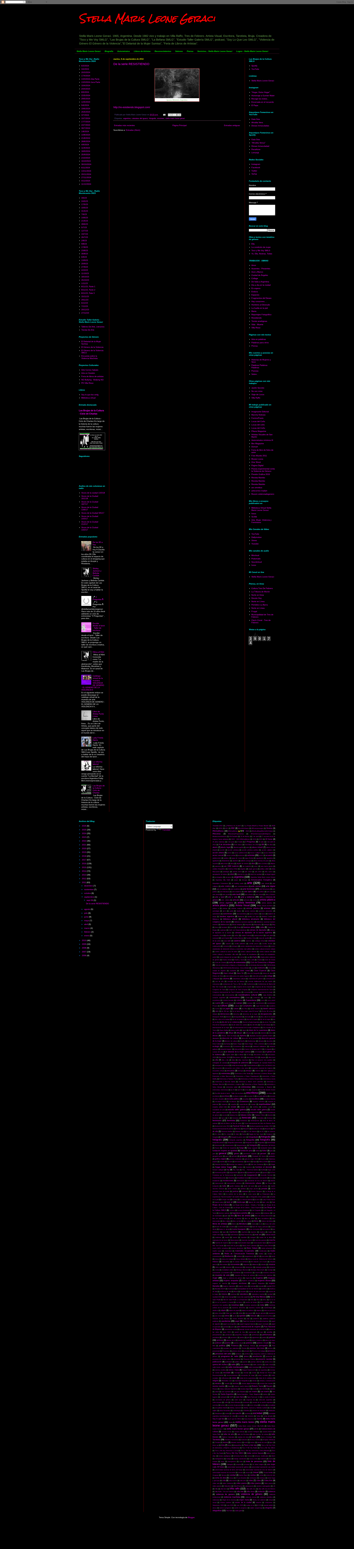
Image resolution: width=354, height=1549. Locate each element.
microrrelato (235, 1264)
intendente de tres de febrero (258, 1180)
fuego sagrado (252, 1148)
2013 (84, 875)
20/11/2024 (86, 174)
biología (266, 924)
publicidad (228, 1362)
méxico (215, 1262)
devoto (256, 1017)
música (224, 1294)
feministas (243, 1120)
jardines (243, 1188)
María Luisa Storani (266, 1245)
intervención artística (234, 1183)
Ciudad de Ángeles (259, 275)
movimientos (248, 1272)
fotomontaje (271, 1142)
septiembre (89, 897)
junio (86, 917)
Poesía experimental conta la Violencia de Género (263, 470)
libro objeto (226, 1221)
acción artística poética (250, 850)
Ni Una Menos (259, 1297)
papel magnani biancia (247, 1324)
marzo (87, 928)
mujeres (259, 1278)
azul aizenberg (242, 914)
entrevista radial (231, 1087)
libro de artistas (235, 1218)
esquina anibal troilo (220, 1107)
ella (216, 1060)
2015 (84, 867)
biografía (248, 924)
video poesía (217, 1486)
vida (224, 1480)
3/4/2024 (85, 69)
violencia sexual (250, 1497)
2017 (84, 860)
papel (237, 1321)
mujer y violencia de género (232, 1278)
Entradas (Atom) (133, 130)
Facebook (255, 167)
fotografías (261, 1142)
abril (86, 924)
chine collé (250, 960)
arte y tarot (219, 897)
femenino (235, 1118)
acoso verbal (231, 855)
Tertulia (217, 1442)
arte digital (270, 886)
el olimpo (240, 1054)
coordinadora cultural (247, 995)
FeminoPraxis (257, 418)
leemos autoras (224, 1213)
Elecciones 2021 (238, 1057)
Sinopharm (218, 1413)
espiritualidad (265, 1104)
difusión (248, 1033)
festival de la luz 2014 (222, 1126)
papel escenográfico (230, 1324)
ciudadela (233, 970)
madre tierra (217, 1234)
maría (233, 1243)
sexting (262, 1405)
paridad (225, 1327)
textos (252, 1442)
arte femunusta (265, 889)
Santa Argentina (227, 1394)
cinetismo (261, 968)
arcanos (228, 877)
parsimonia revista (231, 1329)
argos (236, 880)
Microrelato (223, 1264)
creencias (256, 997)
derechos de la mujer (250, 1014)
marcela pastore (260, 1240)
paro (232, 1327)
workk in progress (240, 1508)
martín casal (217, 1251)
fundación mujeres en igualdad (225, 1151)
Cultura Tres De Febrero (262, 588)
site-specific (237, 1413)
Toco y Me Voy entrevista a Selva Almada (255, 1450)
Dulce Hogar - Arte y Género (254, 1044)
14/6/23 (84, 217)
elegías (263, 1057)
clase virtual (228, 973)
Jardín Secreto (257, 388)
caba (262, 927)
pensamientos (217, 1335)
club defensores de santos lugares (237, 976)
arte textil (236, 894)
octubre (87, 893)
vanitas (253, 1475)
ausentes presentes (265, 911)
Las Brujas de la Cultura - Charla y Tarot (246, 1205)
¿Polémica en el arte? (233, 825)
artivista (267, 908)
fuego (241, 1148)
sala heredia (263, 1389)
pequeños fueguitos (242, 1335)
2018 (84, 856)
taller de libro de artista (260, 1434)
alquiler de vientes (243, 863)
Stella (230, 1422)
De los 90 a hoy (267, 1011)
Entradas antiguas (232, 125)
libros (256, 1221)
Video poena (268, 1483)
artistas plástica (253, 908)
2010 (84, 940)
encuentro (218, 1068)
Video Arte (268, 1480)
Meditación (229, 1256)
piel (248, 1337)
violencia (271, 1492)
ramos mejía (234, 1370)
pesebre (225, 1337)
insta (271, 1178)
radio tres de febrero (268, 1367)
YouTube (255, 69)
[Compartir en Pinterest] (179, 114)
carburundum (258, 935)
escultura (255, 1099)
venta (261, 1475)
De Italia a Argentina (260, 282)
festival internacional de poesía (223, 1129)
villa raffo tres (251, 1489)
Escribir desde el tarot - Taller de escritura (99, 626)
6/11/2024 (85, 168)
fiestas (238, 1129)
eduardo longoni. (226, 1049)
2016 (84, 863)
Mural (236, 1291)
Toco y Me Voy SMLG (260, 250)
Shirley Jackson (235, 1408)
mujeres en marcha (220, 1283)
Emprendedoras (252, 1065)
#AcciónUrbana (243, 828)
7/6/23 (84, 214)
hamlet (222, 1161)
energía (240, 1071)
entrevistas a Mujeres (264, 1087)
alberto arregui (246, 861)
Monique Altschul (242, 1270)
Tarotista (216, 1439)
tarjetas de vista (243, 1437)
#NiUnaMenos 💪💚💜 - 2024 (238, 831)
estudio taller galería (259, 1110)
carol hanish (225, 938)
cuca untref (271, 1000)
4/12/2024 (85, 181)
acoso (229, 853)
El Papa (254, 105)
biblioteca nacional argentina (244, 922)
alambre (235, 861)
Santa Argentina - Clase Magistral (248, 1394)
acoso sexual (218, 855)
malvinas (218, 1237)
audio (231, 911)
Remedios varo (227, 1381)
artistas (224, 908)
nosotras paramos (250, 1305)
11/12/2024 (86, 184)
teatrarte (244, 1439)
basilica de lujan (253, 916)
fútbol (264, 1151)
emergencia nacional (222, 1065)
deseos (228, 1017)
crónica (239, 1000)
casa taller (227, 941)
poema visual (238, 1343)
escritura (225, 1096)
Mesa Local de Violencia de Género (260, 1259)
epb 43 (239, 1090)
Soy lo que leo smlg (89, 394)
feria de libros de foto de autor (231, 1123)
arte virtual (265, 883)
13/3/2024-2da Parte (90, 79)
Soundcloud (256, 562)
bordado (224, 927)
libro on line (237, 1221)
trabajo (228, 1459)
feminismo (217, 1120)
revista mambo (219, 1386)
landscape (241, 1202)
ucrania (246, 1464)
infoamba (231, 1178)
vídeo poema (255, 1483)
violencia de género (251, 1494)
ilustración (240, 1175)
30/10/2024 (86, 164)
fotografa (152, 118)
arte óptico (248, 892)
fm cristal (227, 1134)
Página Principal (179, 125)
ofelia (240, 1313)
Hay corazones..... (259, 301)
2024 (84, 833)
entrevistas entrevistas (220, 1090)
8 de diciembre (225, 845)
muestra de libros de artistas (245, 1275)
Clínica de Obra (218, 976)
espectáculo (244, 1104)
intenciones (240, 1180)
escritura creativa (238, 1096)
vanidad (232, 1475)
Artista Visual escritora (265, 905)
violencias (216, 1500)
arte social (225, 894)
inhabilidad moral (242, 1178)
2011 (84, 882)
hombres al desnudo (263, 1167)
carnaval (215, 938)
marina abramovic (237, 1248)
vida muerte (233, 1480)
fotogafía (224, 1137)
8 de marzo (238, 844)
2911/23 (84, 300)
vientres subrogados (263, 1486)
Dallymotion (256, 537)
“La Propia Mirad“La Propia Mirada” (256, 825)
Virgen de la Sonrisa (229, 1500)
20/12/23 (85, 309)
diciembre (88, 886)
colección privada (258, 976)
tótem (273, 1456)
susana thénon (268, 1431)
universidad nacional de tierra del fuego (228, 1470)
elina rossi (271, 1057)
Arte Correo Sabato (89, 370)
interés (273, 1180)
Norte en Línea (258, 601)
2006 (84, 955)
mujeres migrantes (229, 1286)
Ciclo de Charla (270, 960)
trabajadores (219, 1459)
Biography (257, 924)
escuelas (246, 1099)
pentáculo (228, 1335)
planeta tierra (230, 1340)
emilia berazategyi (238, 1065)
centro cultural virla (266, 951)
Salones (179, 51)
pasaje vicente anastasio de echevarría (253, 1329)
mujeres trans (243, 1286)
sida (271, 1408)
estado (233, 1107)
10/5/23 (84, 208)
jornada (264, 1189)
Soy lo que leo (218, 1419)
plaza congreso (257, 1340)
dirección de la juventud (250, 1038)
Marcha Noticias (258, 415)
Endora (254, 291)
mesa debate (240, 1259)
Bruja (238, 927)
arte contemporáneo (241, 886)
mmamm (272, 1267)
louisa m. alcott (224, 1229)
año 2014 (248, 871)
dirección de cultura (230, 1038)
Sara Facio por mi (253, 1397)
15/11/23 (85, 296)
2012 (84, 878)
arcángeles (218, 877)
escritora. (269, 1093)
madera (262, 1232)
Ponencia (235, 1346)
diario (244, 1030)
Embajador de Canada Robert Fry (263, 1063)
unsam (240, 1472)
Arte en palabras (258, 339)
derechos (236, 1014)
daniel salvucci (269, 1009)
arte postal (216, 894)
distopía (261, 1041)
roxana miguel (245, 1389)
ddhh (217, 1011)
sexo (245, 1405)
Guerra (263, 1159)
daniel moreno (255, 1008)
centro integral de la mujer (228, 957)
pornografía (263, 1346)
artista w (216, 908)
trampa (215, 1461)
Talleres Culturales (228, 1437)
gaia (271, 1150)
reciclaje (237, 1373)
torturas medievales (261, 1456)
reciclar (246, 1373)
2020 (84, 848)
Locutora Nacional (243, 1226)
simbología (236, 1410)
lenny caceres (255, 1213)
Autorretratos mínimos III (262, 440)
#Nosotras (217, 834)
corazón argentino (219, 997)
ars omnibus (256, 487)
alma (232, 863)
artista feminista (246, 902)
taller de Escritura (243, 1434)
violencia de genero (225, 1494)
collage (270, 976)
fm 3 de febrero (251, 1131)
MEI (257, 1256)
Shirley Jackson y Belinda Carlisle (255, 1408)
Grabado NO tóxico (259, 1156)
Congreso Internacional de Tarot (262, 989)
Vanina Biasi (243, 1475)
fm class (218, 1134)
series (223, 1405)
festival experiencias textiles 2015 (261, 1126)
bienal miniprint (237, 924)
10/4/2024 (85, 85)
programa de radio (229, 1356)
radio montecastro (236, 1367)
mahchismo (234, 1234)
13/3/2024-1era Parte (90, 82)
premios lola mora (257, 1348)
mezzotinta (225, 1262)
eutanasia (244, 1112)
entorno (258, 1071)
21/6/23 (84, 221)
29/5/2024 (85, 98)
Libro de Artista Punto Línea (98, 713)
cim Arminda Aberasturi (256, 965)
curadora (272, 1006)
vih (274, 1486)
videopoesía (249, 1486)
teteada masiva (236, 1442)
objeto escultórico (248, 1310)
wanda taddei (268, 1505)
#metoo (269, 828)
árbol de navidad (256, 874)
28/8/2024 (85, 141)
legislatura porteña (239, 1213)
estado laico (244, 1107)
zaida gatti (238, 1510)
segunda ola (250, 1400)
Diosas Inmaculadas (260, 126)
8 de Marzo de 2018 (251, 844)
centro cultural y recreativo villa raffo (225, 954)
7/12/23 (84, 306)
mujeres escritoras (239, 1283)
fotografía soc (250, 1142)
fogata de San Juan (256, 1134)
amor (256, 866)
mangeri (253, 1237)
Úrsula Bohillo (268, 1472)
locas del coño (270, 1224)
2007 (84, 952)
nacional (233, 1294)
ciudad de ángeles (219, 970)
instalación (216, 1180)
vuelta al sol (250, 1505)
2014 (84, 871)
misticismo (249, 1267)
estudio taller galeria (237, 1109)
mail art (258, 1235)
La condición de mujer (261, 247)
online (226, 1316)
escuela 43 (250, 1096)
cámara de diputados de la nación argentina (253, 933)
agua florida (249, 858)
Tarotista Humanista (231, 1439)
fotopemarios (229, 1145)
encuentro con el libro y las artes (236, 1068)
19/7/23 (84, 234)
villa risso (250, 1492)
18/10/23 (85, 277)
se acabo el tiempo (268, 1397)
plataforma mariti (243, 1340)
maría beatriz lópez (259, 1243)
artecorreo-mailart (259, 491)
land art (230, 1202)
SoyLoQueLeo (249, 1419)
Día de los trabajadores (220, 1025)
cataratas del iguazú (140, 118)
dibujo (231, 1033)
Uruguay (215, 1475)
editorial (247, 1046)
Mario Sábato (252, 1248)
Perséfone (255, 149)
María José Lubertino (249, 1245)
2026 (84, 826)
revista (235, 1383)
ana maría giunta (267, 866)
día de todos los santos (239, 1025)
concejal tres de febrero (235, 981)
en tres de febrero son (267, 1065)
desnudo (248, 1017)
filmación (246, 1129)
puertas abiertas (256, 1362)
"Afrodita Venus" (258, 143)
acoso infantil (268, 853)
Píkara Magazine (258, 431)
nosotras (235, 1305)
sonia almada (268, 1416)
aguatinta (270, 858)
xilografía (268, 1508)
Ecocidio (270, 1044)
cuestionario (260, 1003)
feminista (231, 1120)
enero (87, 935)
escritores (216, 1096)
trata (241, 1461)
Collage (254, 278)
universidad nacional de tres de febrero (259, 1470)
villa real (240, 1492)
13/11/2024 (86, 171)
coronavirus (234, 997)
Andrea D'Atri (232, 869)
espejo (253, 1104)
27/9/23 (84, 267)
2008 (84, 948)
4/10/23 (84, 270)
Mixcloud (255, 555)
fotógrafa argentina (235, 1140)
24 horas (268, 839)
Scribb (254, 517)
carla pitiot (269, 935)
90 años (270, 844)
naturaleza (244, 1294)
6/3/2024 (85, 66)
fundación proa (246, 1151)
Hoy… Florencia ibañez (250, 1170)
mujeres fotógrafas (258, 1283)
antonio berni (237, 871)
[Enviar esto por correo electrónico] (169, 114)
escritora (252, 1092)
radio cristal (269, 1364)
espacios (225, 1104)
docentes (270, 1041)
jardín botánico (235, 1186)
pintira (264, 1337)
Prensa (190, 51)
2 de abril (256, 836)
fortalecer (269, 1134)
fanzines (215, 1118)
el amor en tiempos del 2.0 (253, 1049)
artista (255, 900)
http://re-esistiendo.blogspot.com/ (131, 107)
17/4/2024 (85, 76)
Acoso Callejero (255, 853)
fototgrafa (253, 1145)
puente (245, 1362)
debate (215, 1014)
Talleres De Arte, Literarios (92, 327)
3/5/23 (84, 198)
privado (246, 1351)
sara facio (240, 1397)
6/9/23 (84, 257)
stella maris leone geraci (175, 118)
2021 (84, 845)
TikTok (254, 174)
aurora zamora (250, 911)
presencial (216, 1351)
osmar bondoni (238, 1318)
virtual (271, 1500)
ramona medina (220, 1370)
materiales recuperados (244, 1251)
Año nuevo (268, 871)
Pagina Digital (257, 465)
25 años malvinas (219, 842)
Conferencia (251, 984)
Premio (244, 1348)
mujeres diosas (264, 1280)
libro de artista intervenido (264, 1216)
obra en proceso (269, 1310)
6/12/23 (84, 303)
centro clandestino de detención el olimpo (254, 946)
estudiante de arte (219, 1109)
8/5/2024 (85, 92)
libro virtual (247, 1221)
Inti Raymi (268, 1183)
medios (261, 1253)
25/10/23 (85, 280)
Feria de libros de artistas (92, 376)
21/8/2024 (85, 138)
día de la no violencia (230, 1022)
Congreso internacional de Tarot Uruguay (227, 992)
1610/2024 (86, 161)
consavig (247, 992)
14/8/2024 (85, 135)
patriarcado (252, 1332)
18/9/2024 (85, 151)
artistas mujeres (237, 908)
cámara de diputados (257, 930)
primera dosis (236, 1351)
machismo (233, 1232)
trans (222, 1461)
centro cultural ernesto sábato (265, 949)
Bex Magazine (257, 443)
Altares (272, 863)
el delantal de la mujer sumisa (238, 1052)
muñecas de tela (225, 1291)
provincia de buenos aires (222, 1359)
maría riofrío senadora (220, 1248)
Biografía (109, 51)
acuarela (269, 855)
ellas (233, 1060)
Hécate (229, 1161)
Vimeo (254, 540)
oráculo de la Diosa (266, 1316)
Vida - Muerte (257, 324)
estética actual (267, 1107)
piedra (242, 1337)
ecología (216, 1046)
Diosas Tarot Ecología (229, 1035)
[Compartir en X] (174, 114)
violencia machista (232, 1497)
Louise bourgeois (239, 1229)
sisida (227, 1413)
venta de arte (270, 1475)
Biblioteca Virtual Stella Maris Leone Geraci (261, 509)
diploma (243, 1036)
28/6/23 (84, 224)
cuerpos (250, 1003)
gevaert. (263, 1154)
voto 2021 (239, 1505)
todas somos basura (255, 1453)
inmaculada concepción (259, 1178)
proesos (238, 1354)
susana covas (226, 1431)
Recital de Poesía (266, 1373)
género (236, 1154)
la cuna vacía (251, 1194)
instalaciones (228, 1181)
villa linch (224, 1489)
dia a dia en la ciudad (268, 1017)
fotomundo (218, 1145)
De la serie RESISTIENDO (131, 64)
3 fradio (239, 842)
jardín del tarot (249, 1186)
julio (86, 913)
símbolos (246, 1410)
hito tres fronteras (257, 1164)
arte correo (256, 886)
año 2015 (258, 871)
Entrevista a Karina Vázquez (250, 1079)
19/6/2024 (85, 108)
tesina (225, 1442)
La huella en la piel (259, 308)
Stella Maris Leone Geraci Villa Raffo (251, 1426)
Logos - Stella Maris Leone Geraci (252, 51)
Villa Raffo (255, 398)
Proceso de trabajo (258, 1351)
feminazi (270, 1118)
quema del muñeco (220, 1365)
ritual (229, 1386)
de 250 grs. (225, 1011)
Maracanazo (235, 1240)
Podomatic (256, 559)
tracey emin (253, 1459)
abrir (247, 847)
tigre (271, 1442)
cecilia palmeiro (240, 943)
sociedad (257, 1413)
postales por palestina (231, 1348)
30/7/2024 (85, 128)
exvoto (224, 1115)
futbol (257, 1150)
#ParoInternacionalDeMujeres (261, 834)
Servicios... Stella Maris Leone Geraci (214, 51)
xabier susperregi (256, 1508)
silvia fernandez (225, 1410)
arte (249, 883)
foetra (244, 1134)
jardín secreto (262, 1186)
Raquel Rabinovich (248, 1370)
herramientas (239, 1161)
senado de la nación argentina (262, 1402)
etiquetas (235, 1112)
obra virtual (219, 1313)
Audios (239, 911)
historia (272, 1161)
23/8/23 (84, 250)
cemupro (235, 946)
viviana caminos (225, 1502)
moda (217, 1270)
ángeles (243, 869)
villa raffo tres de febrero (266, 1489)
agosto (87, 909)
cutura (235, 1009)
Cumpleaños (247, 1006)
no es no (272, 1299)
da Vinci (244, 1008)
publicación (217, 1362)
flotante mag (239, 1131)
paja (248, 1318)
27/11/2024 (86, 177)
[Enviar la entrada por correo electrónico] (164, 115)
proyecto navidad (265, 1359)
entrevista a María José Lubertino (251, 1081)
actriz (261, 855)
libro (232, 1216)
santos (265, 1394)
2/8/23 (84, 240)
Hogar (273, 1164)
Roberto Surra (257, 1386)
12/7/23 (84, 231)
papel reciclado (263, 1324)
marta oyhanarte (267, 1248)
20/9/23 (84, 263)
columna (225, 979)
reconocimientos (232, 1375)
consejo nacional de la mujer (263, 992)
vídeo (258, 1480)
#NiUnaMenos (218, 831)
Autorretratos (123, 51)
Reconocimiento (218, 1375)
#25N (220, 828)
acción (222, 850)
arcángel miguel (270, 874)
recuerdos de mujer (248, 1375)
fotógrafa (217, 1139)
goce (227, 1156)
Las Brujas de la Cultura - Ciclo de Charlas (99, 789)
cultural (236, 1006)
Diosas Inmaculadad (260, 146)
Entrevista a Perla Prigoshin (254, 1084)
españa (233, 1104)
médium (239, 1256)
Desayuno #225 (218, 1017)
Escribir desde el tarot (267, 1090)
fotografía (265, 1139)
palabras (256, 1318)
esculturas (232, 1101)
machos (253, 1232)
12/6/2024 (85, 102)
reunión (227, 1383)
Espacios (255, 295)
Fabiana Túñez (260, 1115)
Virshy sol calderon (259, 1500)
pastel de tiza (240, 1332)
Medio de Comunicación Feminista (239, 1254)
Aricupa (244, 880)
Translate (166, 830)
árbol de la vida (242, 874)
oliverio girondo (261, 1313)
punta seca (269, 1362)
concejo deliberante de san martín (260, 981)
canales (228, 935)
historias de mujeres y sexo (238, 1164)
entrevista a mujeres (234, 1084)
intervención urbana (253, 1183)
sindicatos (271, 1410)
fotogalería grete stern (238, 1137)
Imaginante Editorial (260, 411)
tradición (263, 1459)
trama (271, 1459)
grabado (243, 1156)
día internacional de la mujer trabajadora (246, 1027)
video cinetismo (228, 1483)
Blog (273, 924)
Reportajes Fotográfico (261, 314)
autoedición (216, 914)
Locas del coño (258, 425)
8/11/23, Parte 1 (88, 286)
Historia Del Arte (220, 1164)
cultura (223, 1005)
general (222, 1153)
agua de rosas (237, 858)
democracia (225, 1014)
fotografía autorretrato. (235, 1142)
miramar (272, 1264)
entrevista (225, 1073)
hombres (249, 1167)
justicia (235, 1191)
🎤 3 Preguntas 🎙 (98, 598)
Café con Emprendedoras (237, 930)
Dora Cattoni (217, 1044)
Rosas (215, 1389)
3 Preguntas (250, 842)
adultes (226, 858)
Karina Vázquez (256, 1191)
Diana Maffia (224, 1030)
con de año (219, 981)
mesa (217, 1259)
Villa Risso (255, 328)
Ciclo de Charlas (220, 962)
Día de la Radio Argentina (251, 1022)
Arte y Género (270, 894)
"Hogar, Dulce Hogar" (260, 92)
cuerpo (239, 1003)
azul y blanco (254, 914)
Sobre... (254, 374)
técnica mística (255, 1439)
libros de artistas (220, 1224)
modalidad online (227, 1270)
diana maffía (235, 1030)
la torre (257, 1199)
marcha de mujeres (221, 1243)
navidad (270, 1294)
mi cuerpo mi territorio (240, 1262)
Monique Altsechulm (257, 1270)
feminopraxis (255, 1120)
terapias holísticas (269, 1439)
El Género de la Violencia (92, 347)
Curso (217, 1008)
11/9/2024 (85, 148)
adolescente (217, 858)
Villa (216, 1489)
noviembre (89, 889)
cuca (262, 1000)
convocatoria (217, 995)
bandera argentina (227, 916)
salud (217, 1391)
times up (215, 1445)
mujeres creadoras (248, 1280)
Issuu (253, 513)
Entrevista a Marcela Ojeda (225, 1081)
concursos (216, 984)
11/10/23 (85, 273)
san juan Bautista (240, 1391)
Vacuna (223, 1475)
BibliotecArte (225, 924)
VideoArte (227, 1486)
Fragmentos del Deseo (261, 298)
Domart (254, 447)
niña (252, 1299)
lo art (260, 1224)
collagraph (216, 978)
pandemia (226, 1321)
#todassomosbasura (219, 836)
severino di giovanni (234, 1405)
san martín (265, 1392)
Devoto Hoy (256, 598)
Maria (253, 311)
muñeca (264, 1289)
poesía (249, 1343)
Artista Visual (242, 905)
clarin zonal (245, 971)
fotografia (250, 1140)
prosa (246, 1356)
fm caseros (271, 1131)
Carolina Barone (237, 938)
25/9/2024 (85, 154)
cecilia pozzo (253, 943)
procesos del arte (223, 1354)
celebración (216, 946)
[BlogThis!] (172, 114)
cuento (218, 1003)
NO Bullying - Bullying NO (92, 380)
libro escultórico (263, 1218)
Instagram (255, 164)
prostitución (257, 1356)
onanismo (272, 1313)
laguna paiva (219, 1202)
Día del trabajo (265, 1025)
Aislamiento (226, 861)
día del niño (254, 1025)
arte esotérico (235, 889)
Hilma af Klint (98, 652)
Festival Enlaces (239, 1126)
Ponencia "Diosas (249, 1345)
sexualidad (271, 1405)
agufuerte (216, 861)
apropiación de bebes (220, 874)
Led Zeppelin (256, 1210)
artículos (247, 900)
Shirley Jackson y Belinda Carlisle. (97, 571)
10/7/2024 (85, 118)
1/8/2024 (85, 131)
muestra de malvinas (265, 1275)
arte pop (270, 891)
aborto (215, 847)
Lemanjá (255, 152)
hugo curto (271, 1170)
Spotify (254, 66)
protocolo (269, 1356)
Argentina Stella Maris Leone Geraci (263, 877)
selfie (226, 1402)
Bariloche (241, 916)
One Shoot (256, 462)
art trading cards (238, 883)
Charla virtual (226, 960)
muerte (257, 1272)
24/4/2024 (85, 89)
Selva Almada (235, 1402)
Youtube (255, 544)
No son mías (256, 391)
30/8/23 (84, 254)
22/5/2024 (85, 95)
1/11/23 (84, 283)
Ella (253, 244)
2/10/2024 (85, 158)
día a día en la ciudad (222, 1019)
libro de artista (243, 1215)
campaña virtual (218, 935)
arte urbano (249, 894)
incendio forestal (266, 1175)
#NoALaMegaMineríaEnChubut (262, 831)
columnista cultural (239, 978)
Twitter (254, 171)
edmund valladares (259, 1046)
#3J (226, 828)
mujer (215, 1278)
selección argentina (265, 1400)
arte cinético (226, 886)
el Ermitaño (258, 1052)
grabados (272, 1156)
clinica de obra (268, 973)
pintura (272, 1337)
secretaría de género (223, 1400)
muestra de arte (222, 1275)
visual (214, 1502)
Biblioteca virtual (88, 398)
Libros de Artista (267, 1221)
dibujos (239, 1033)
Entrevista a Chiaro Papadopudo (247, 1076)
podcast (218, 1343)
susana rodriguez (253, 1431)
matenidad (228, 1251)
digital (256, 1033)
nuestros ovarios (255, 1307)
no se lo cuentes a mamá (224, 1302)
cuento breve (228, 1003)
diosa (271, 1033)
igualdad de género (253, 1172)
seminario (246, 1402)
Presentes (225, 1351)
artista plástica (267, 899)
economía (226, 1046)
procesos (271, 1351)
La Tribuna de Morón (260, 592)
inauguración (252, 1175)
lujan (224, 1232)
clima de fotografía (253, 973)
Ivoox (253, 565)
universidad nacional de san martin (263, 1467)
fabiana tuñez (246, 1115)
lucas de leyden (254, 1229)
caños (236, 935)
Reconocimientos (163, 51)
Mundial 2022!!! (220, 1289)
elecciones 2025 (252, 1057)
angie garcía (253, 869)
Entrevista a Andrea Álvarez (263, 1073)
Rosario (269, 1386)
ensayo (249, 1071)
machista (244, 1232)
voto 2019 (230, 1505)
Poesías (254, 371)
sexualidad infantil (221, 1408)
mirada (263, 1264)
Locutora (232, 1226)
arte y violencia (248, 897)
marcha (272, 1240)
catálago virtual (260, 941)
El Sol (249, 1054)
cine (253, 968)
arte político (260, 891)
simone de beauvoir (259, 1410)
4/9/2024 (85, 144)
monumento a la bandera (221, 1272)
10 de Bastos (244, 836)
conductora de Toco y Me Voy (233, 984)
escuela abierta (262, 1096)
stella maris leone (244, 1422)
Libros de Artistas (142, 51)
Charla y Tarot (239, 960)
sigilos (215, 1410)
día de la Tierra (267, 1022)
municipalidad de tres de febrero (248, 1289)
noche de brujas (251, 1302)
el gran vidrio (229, 1054)
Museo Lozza (257, 459)
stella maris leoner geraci (238, 1429)
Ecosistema (237, 1046)
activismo (241, 855)
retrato (254, 1381)
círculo (270, 968)
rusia (254, 1389)
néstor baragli (229, 1297)
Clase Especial (260, 971)
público (237, 1362)
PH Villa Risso (87, 383)
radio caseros (257, 1364)
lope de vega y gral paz (260, 1226)
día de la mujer (265, 1019)
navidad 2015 (217, 1297)
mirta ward (218, 1267)
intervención (219, 1183)
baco (263, 914)
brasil (232, 927)
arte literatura (224, 891)
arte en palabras (222, 889)
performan (255, 1335)
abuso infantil (257, 847)
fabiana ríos (234, 1115)
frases (217, 1148)
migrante (246, 1264)
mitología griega (261, 1267)
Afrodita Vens (257, 122)
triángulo (230, 1464)
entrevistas (246, 1087)
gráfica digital (220, 1159)
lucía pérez (266, 1229)
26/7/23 (84, 237)
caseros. (249, 941)
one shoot (218, 1316)
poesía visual (262, 1343)
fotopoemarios (241, 1145)
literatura (243, 1224)
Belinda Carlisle (267, 916)
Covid (247, 997)
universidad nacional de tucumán (224, 1472)
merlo (273, 1256)
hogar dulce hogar (223, 1167)
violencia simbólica (266, 1497)
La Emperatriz (265, 1194)
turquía (238, 1464)
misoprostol (238, 1267)
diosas (215, 1036)
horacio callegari (218, 1170)
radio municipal (254, 1367)
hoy (228, 1170)
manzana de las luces (220, 1240)
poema (227, 1343)
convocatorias (230, 995)
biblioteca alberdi (230, 919)
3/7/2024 (85, 115)
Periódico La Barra (259, 605)
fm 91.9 (262, 1131)
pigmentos (255, 1337)
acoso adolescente (240, 853)
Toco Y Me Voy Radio (249, 1448)
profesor (247, 1354)
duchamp (227, 1044)
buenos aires (249, 927)
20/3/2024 (85, 72)
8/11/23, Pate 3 (88, 293)
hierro (248, 1161)
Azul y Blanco (257, 272)
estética (255, 1107)
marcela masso (247, 1240)
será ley (215, 1405)
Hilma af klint (263, 1161)
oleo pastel (249, 1313)
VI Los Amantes (241, 1478)
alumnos (218, 866)
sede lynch (238, 1400)
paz (261, 1332)
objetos (259, 1310)
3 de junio (231, 842)
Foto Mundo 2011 (259, 456)
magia (226, 1234)
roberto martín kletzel (241, 1386)
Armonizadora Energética (261, 880)
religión (215, 1381)
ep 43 (233, 1090)
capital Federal (246, 935)
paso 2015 (227, 1332)
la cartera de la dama (234, 1194)
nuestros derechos (238, 1307)
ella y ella (225, 1060)
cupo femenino (261, 1006)
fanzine (270, 1115)
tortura (249, 1456)
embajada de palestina (239, 1063)
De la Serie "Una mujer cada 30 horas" (245, 1011)
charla (254, 957)
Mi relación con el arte (259, 1262)
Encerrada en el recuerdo (262, 102)
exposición (254, 1112)
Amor (253, 265)
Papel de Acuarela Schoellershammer (255, 1321)
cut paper (226, 1009)
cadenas (223, 930)
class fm (240, 973)
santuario (224, 1397)
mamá (227, 1237)
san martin (252, 1392)
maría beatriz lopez (244, 1243)
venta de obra (220, 1478)
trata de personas (254, 1461)
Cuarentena (251, 1000)
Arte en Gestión (88, 373)
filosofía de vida (257, 1129)
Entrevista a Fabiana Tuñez (228, 1079)
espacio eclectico (259, 1101)
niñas (258, 1299)
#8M (233, 828)
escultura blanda (269, 1099)
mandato (244, 1237)
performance (267, 1335)
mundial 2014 (270, 1286)
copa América (267, 995)
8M (262, 845)
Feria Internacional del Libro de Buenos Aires (259, 1123)
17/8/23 (84, 247)
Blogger (191, 1517)
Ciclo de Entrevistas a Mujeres (262, 962)
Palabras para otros (260, 342)
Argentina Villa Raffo (223, 880)
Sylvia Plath (216, 1434)
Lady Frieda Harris (269, 1199)
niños (264, 1299)
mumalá (261, 1286)
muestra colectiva (269, 1272)
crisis (266, 997)
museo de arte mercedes (257, 1291)
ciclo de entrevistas (237, 962)
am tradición (247, 866)
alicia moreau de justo (261, 861)
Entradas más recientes (124, 125)
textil (245, 1442)
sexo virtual (254, 1405)
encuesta (230, 1071)
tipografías (237, 1445)
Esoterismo (244, 1101)
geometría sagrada (250, 1153)
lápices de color (254, 1202)
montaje (270, 1270)
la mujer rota (225, 1199)
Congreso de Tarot (219, 989)
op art (234, 1316)
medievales (263, 1251)
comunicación (270, 978)
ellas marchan (243, 1060)
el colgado (268, 1049)
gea (214, 1153)
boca (216, 927)
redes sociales (263, 1375)
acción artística (233, 850)
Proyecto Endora (249, 1359)
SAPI (231, 1397)
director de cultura (231, 1041)
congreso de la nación (243, 987)
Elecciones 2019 (224, 1057)
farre (223, 1118)
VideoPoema (238, 1486)
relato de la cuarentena (248, 1378)
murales (243, 1291)
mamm (235, 1237)
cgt (248, 957)
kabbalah (245, 1191)
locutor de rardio (220, 1226)
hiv (267, 1164)
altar (253, 863)
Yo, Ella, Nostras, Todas (261, 254)
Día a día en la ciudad (261, 285)
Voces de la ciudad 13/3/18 (93, 493)
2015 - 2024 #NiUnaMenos (240, 839)
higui (254, 1161)
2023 (84, 837)
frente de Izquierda (229, 1148)
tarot (254, 1437)
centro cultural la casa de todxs (226, 951)
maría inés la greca (232, 1245)
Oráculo (253, 1316)
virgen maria (244, 1500)
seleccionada (217, 1402)
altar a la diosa (263, 863)
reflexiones (225, 1378)
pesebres (234, 1337)
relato (234, 1378)
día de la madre (252, 1019)
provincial (237, 1359)
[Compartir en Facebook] (177, 114)
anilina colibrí (264, 869)
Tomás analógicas (259, 321)
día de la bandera (238, 1019)
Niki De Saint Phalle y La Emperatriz (235, 1299)
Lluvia (254, 1224)
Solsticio (250, 1416)
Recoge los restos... (260, 99)
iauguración (233, 1172)
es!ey (247, 1090)
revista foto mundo (266, 1383)
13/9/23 (84, 260)
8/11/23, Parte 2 (88, 290)
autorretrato (227, 914)
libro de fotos (249, 1218)
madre (270, 1232)
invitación (216, 1186)
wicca (214, 1508)
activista (250, 855)
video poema (241, 1483)
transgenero (232, 1461)
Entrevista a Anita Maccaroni (223, 1076)
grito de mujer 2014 (251, 1159)
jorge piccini (253, 1188)
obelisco (215, 1310)
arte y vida (232, 897)
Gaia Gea (255, 119)
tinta (223, 1445)
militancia (255, 1264)
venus (231, 1478)
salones (272, 1389)
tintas (229, 1445)
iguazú (265, 1172)
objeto (223, 1310)
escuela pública (233, 1099)
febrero (87, 932)
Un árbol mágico (258, 1464)
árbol (232, 874)
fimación (267, 1129)
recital (254, 1373)
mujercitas (249, 1278)
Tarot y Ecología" (267, 1437)
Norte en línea (257, 595)
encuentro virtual (218, 1071)
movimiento (236, 1272)
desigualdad (238, 1017)
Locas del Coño (258, 421)
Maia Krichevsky (246, 1234)
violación (261, 1492)
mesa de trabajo (227, 1259)
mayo (87, 920)
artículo (236, 900)
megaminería (249, 1256)
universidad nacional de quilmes (238, 1467)
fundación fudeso (267, 1148)
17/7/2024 (85, 122)
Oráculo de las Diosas (221, 1318)
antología (226, 871)
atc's (224, 911)
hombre (240, 1167)
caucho (228, 943)
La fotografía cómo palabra (258, 1197)
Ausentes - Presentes (260, 268)
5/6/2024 (85, 105)
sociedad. (241, 1416)
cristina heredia (228, 1000)
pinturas (220, 1340)
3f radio (261, 842)
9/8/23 (84, 244)
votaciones (268, 1502)
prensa (270, 1348)
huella (263, 1170)
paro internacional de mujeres (249, 1327)
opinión (242, 1316)
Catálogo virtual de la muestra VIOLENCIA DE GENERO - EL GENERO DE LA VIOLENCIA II (92, 683)
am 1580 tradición (231, 866)
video (251, 1480)
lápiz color (265, 1202)
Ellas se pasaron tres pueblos (262, 1060)
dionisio (263, 1033)
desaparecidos (266, 1014)
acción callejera (267, 850)
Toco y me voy (250, 1445)
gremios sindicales (235, 1159)
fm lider (236, 1134)
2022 (84, 841)
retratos (218, 1383)
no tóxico (239, 1302)
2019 (84, 852)
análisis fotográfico (219, 869)
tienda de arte (262, 1442)
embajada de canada (220, 1063)
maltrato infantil (270, 1234)
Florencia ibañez (226, 1131)
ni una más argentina (243, 1297)
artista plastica (267, 903)
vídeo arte (216, 1483)
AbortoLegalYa (238, 847)
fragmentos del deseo (267, 1145)
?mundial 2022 (217, 825)
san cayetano (226, 1391)
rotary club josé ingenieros (229, 1389)
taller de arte (229, 1434)
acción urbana (218, 853)
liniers (234, 1224)
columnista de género (255, 978)
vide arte (243, 1480)
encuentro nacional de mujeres (262, 1068)
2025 (84, 830)
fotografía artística (219, 1142)
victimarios (253, 1478)
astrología (216, 911)
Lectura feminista (243, 1210)
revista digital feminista (249, 1383)
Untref (255, 1472)
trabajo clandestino (240, 1459)
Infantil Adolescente (219, 1178)
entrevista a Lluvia (269, 1079)
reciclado (226, 1373)
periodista (216, 1337)
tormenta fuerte (239, 1456)
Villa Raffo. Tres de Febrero (224, 1491)
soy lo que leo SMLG (234, 1419)
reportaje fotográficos (242, 1381)
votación (258, 1502)
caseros (237, 941)
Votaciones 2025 (218, 1505)
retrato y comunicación (267, 1381)
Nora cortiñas (265, 1302)
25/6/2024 (85, 112)
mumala (253, 1286)
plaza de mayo (270, 1340)
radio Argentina (245, 1364)
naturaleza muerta (258, 1294)
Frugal (254, 611)
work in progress (225, 1508)
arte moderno (236, 891)
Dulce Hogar (237, 1044)
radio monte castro (219, 1367)
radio (233, 1364)
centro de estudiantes (249, 954)
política (222, 1345)
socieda (247, 1413)
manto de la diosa (265, 1237)
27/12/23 (85, 313)
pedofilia (269, 1332)
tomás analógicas (225, 1456)
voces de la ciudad (243, 1502)
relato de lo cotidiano (266, 1378)
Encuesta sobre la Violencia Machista (89, 357)
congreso (230, 987)
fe (228, 1118)
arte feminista (249, 889)
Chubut (259, 960)
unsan (248, 1472)
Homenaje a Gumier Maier (263, 95)
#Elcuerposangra (257, 828)
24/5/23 (84, 201)
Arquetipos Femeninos (220, 883)
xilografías (217, 1510)
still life (256, 1429)
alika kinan (224, 863)
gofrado (234, 1156)
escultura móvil (220, 1101)
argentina (127, 118)
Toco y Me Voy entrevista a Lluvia (226, 1450)
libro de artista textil (220, 1218)
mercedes (265, 1256)
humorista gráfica (221, 1172)
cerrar (242, 957)
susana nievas (239, 1431)
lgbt (226, 1216)
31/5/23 (84, 211)
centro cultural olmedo (248, 951)
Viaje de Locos (257, 394)
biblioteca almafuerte (250, 919)
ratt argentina (262, 1370)
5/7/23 (84, 227)
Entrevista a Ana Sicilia (242, 1073)
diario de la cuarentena (258, 1030)
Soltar (258, 1416)
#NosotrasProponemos (236, 834)
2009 (84, 944)
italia (224, 1186)
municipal (231, 1289)
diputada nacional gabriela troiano (261, 1035)
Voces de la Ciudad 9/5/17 (92, 513)
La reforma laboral (97, 763)
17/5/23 (84, 204)
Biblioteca (216, 919)
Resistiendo (256, 318)
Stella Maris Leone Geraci (147, 18)
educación (238, 1049)
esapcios (255, 1090)
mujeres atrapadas (231, 1281)
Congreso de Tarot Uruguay (238, 989)
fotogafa (215, 1137)
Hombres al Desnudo (260, 305)
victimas (262, 1478)
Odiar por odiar (231, 1313)
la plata (234, 1199)
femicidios (260, 1118)
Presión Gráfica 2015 (260, 474)
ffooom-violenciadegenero (262, 494)
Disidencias (251, 1041)
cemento (226, 946)
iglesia (242, 1172)
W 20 (259, 1505)
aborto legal (225, 847)
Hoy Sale (236, 1170)
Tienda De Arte (87, 330)
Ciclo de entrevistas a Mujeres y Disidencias (230, 965)
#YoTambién (233, 836)
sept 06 (90, 900)
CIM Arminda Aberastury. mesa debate (236, 968)
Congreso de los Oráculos (264, 987)
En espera (255, 288)
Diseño (242, 1041)
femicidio (246, 1117)
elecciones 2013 (259, 1054)
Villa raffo (235, 1488)
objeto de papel (234, 1310)
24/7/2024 (85, 125)
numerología (268, 1307)
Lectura (232, 1210)
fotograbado (253, 1137)
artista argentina (226, 903)
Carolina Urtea (251, 938)
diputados (216, 1038)
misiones (160, 118)
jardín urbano (232, 1188)
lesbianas (266, 1213)
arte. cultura (225, 900)
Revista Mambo (258, 477)
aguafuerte (259, 858)
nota (262, 1305)
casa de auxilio (264, 938)
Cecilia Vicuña (267, 943)
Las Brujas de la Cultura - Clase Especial (247, 1207)
